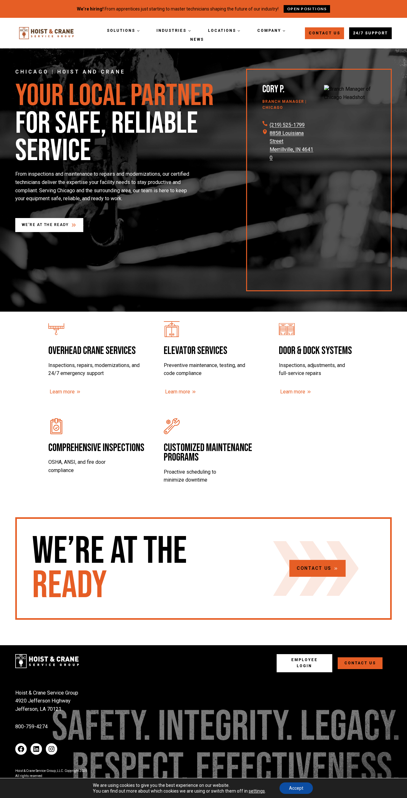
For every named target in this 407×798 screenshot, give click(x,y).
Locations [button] (222, 30)
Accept (296, 788)
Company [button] (269, 30)
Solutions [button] (121, 30)
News (197, 39)
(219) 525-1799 (287, 125)
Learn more (62, 392)
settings (257, 791)
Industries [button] (171, 30)
